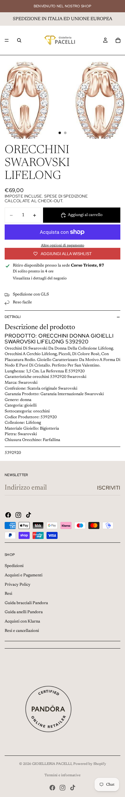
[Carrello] (118, 40)
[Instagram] (18, 514)
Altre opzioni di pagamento (62, 245)
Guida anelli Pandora (24, 612)
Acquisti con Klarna (22, 622)
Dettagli (13, 316)
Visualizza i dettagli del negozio (40, 278)
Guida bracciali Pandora (26, 603)
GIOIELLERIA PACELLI (52, 764)
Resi (8, 594)
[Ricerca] (19, 40)
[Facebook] (8, 514)
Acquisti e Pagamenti (23, 575)
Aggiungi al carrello (85, 215)
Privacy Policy (18, 585)
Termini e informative (62, 775)
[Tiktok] (28, 514)
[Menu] (6, 40)
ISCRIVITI (108, 487)
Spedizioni (14, 566)
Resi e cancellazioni (22, 631)
